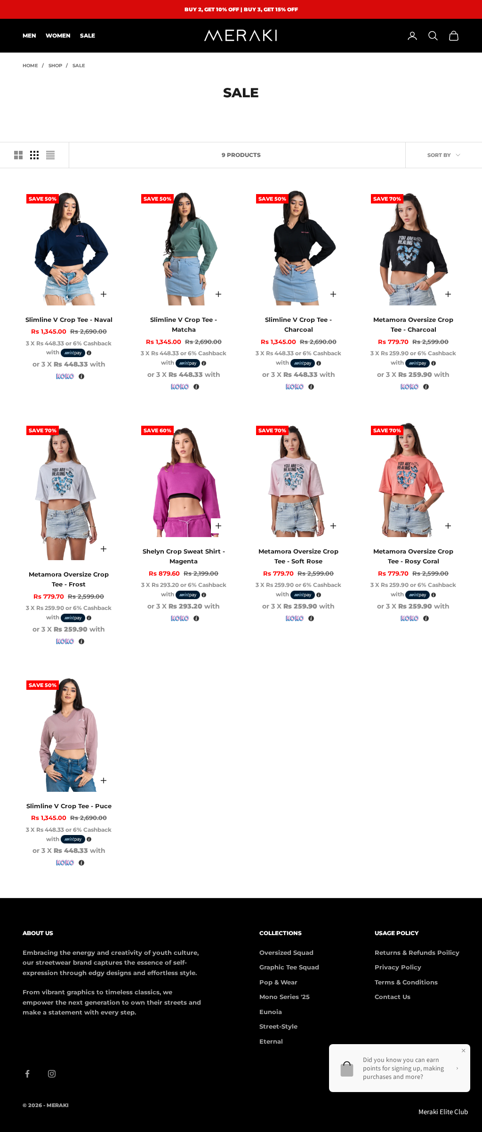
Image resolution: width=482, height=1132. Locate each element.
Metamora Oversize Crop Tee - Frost (69, 579)
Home (30, 65)
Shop (55, 65)
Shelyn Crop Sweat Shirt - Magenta (184, 556)
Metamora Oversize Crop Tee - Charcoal (413, 324)
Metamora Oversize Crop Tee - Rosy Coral (413, 556)
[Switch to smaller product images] (34, 155)
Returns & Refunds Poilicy (417, 952)
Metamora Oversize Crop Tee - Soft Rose (298, 556)
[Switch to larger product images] (18, 155)
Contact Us (392, 996)
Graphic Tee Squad (289, 967)
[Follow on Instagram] (51, 1073)
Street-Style (278, 1026)
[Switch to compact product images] (50, 155)
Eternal (271, 1041)
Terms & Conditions (406, 982)
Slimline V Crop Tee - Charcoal (298, 324)
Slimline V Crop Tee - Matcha (183, 324)
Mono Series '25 (284, 996)
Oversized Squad (286, 952)
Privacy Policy (398, 967)
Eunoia (270, 1011)
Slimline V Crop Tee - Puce (69, 806)
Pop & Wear (278, 982)
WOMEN (58, 35)
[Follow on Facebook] (27, 1073)
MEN (29, 35)
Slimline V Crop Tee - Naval (68, 319)
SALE (87, 35)
